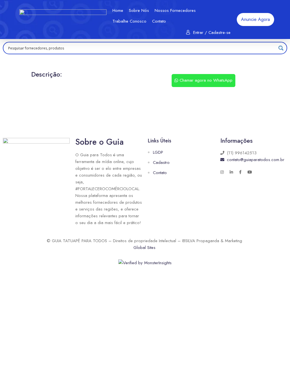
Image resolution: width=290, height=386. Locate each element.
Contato (159, 21)
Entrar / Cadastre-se (212, 32)
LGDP (158, 152)
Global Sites (144, 247)
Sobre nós (139, 10)
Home (117, 10)
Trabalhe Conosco (129, 21)
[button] (255, 19)
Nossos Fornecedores (175, 10)
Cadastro (161, 162)
